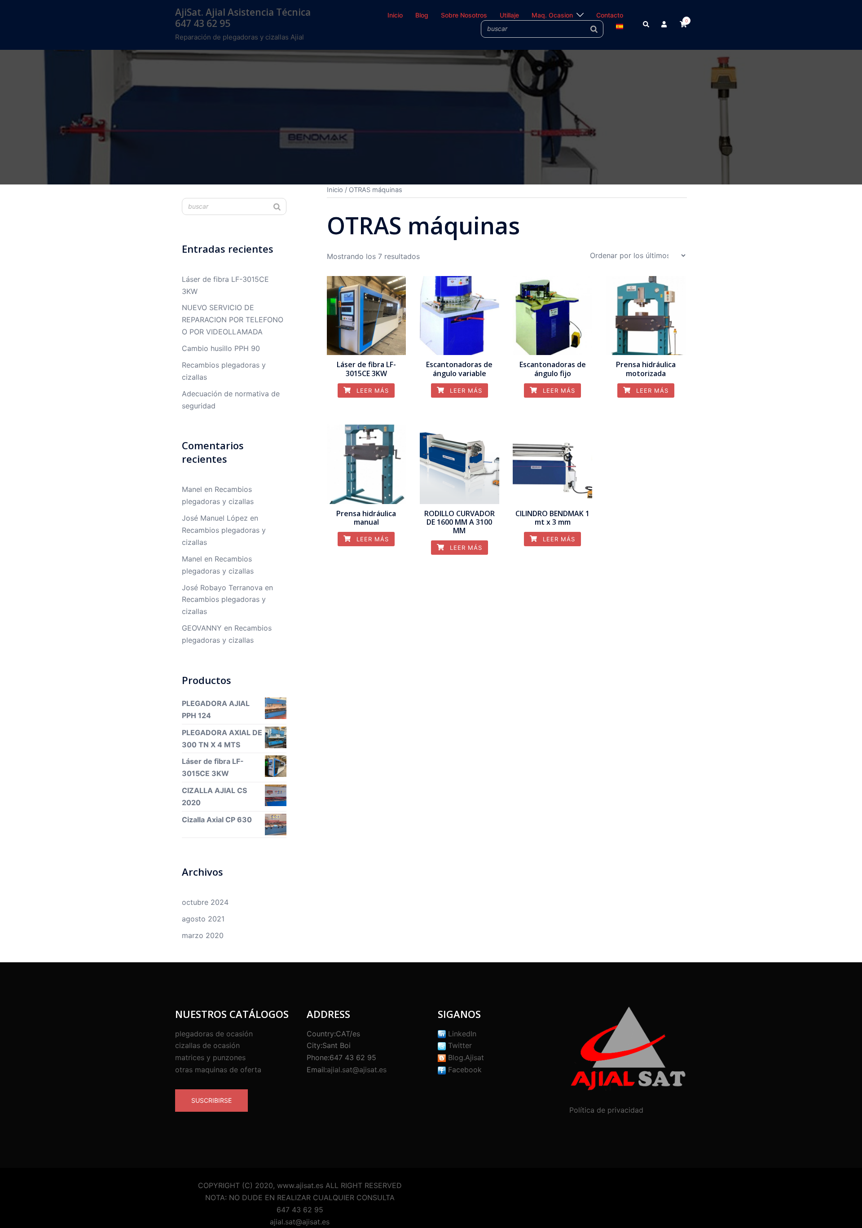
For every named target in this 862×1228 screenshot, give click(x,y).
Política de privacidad (606, 1109)
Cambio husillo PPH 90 (221, 348)
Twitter (459, 1045)
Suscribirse (211, 1100)
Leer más (371, 390)
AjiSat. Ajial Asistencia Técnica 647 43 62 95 (243, 18)
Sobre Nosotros (464, 15)
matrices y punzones (210, 1057)
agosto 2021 (203, 918)
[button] (646, 24)
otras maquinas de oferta (218, 1069)
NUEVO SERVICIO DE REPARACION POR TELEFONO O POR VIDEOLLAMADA (232, 319)
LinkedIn (461, 1033)
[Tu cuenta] (664, 24)
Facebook (464, 1069)
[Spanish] (619, 25)
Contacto (609, 15)
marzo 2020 (203, 935)
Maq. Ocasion (552, 15)
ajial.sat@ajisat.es (357, 1069)
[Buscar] (594, 29)
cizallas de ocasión (207, 1045)
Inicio (395, 15)
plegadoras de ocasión (214, 1033)
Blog (421, 15)
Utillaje (509, 15)
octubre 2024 (205, 902)
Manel (192, 489)
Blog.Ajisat (465, 1057)
